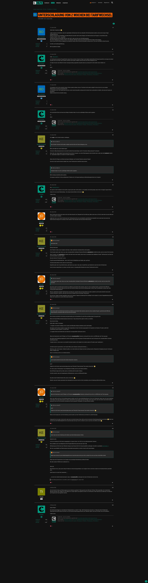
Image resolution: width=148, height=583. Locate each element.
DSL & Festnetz (95, 73)
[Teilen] (114, 23)
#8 (113, 237)
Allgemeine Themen (68, 73)
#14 (113, 505)
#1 (113, 27)
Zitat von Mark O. (56, 141)
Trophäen (37, 45)
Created (74, 74)
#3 (113, 84)
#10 (113, 304)
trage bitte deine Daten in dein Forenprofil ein (87, 71)
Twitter (85, 74)
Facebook (80, 74)
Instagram (90, 74)
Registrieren (106, 2)
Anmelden (100, 2)
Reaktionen (38, 43)
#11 (113, 387)
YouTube (96, 74)
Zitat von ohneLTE (56, 278)
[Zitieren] (112, 49)
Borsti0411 (41, 18)
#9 (113, 275)
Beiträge (37, 46)
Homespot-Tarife (87, 73)
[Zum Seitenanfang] (146, 581)
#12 (113, 428)
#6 (113, 184)
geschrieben (104, 446)
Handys (100, 73)
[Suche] (112, 2)
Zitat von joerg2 (56, 240)
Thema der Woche (68, 74)
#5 (113, 134)
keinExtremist (56, 187)
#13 (113, 487)
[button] (93, 2)
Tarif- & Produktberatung (78, 73)
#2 (113, 54)
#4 (113, 109)
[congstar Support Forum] (38, 2)
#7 (113, 211)
